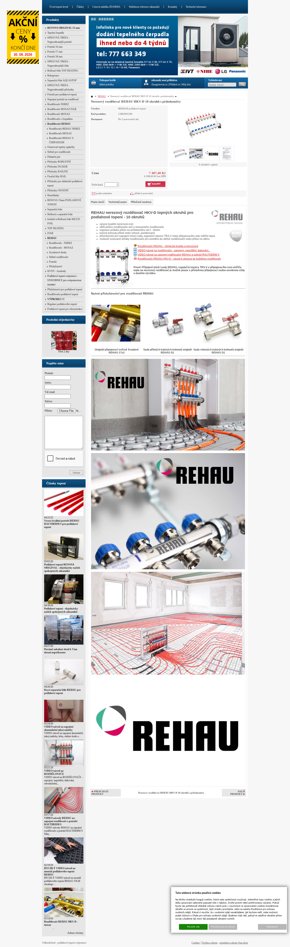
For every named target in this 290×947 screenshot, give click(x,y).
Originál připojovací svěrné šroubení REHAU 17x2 (116, 351)
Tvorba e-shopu (209, 942)
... (45, 655)
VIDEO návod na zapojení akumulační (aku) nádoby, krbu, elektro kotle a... (63, 735)
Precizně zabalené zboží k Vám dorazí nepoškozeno (60, 651)
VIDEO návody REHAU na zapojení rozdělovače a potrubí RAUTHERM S (60, 821)
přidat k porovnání (143, 193)
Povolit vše (193, 927)
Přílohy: (49, 410)
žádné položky (106, 84)
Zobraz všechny (75, 932)
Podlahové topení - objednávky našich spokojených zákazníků (61, 610)
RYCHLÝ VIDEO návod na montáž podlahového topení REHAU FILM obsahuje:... (62, 881)
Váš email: (50, 392)
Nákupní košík (107, 80)
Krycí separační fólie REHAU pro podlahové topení (62, 691)
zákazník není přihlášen (164, 80)
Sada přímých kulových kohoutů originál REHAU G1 (167, 351)
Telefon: (49, 401)
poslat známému (104, 193)
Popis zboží (97, 202)
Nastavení (272, 927)
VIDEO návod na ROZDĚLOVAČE (54, 772)
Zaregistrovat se (159, 84)
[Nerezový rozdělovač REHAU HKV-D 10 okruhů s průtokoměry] (203, 125)
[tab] (98, 202)
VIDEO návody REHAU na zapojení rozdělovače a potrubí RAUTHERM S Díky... (63, 830)
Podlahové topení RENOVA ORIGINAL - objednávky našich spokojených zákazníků (62, 567)
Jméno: (48, 382)
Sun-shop (243, 942)
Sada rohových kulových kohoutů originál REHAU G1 (218, 351)
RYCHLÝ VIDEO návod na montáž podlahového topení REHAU (59, 871)
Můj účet (186, 84)
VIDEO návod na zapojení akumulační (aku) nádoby (58, 728)
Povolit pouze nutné (223, 927)
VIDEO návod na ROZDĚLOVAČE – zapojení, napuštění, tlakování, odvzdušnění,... (63, 780)
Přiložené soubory (141, 202)
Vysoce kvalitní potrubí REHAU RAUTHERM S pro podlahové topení (61, 524)
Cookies (195, 942)
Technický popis (117, 202)
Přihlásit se (174, 84)
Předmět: (49, 373)
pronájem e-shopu (229, 942)
